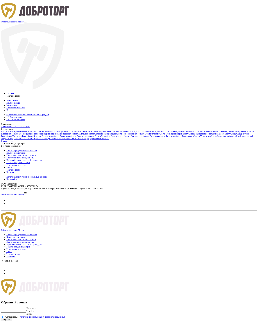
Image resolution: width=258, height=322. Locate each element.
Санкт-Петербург (102, 136)
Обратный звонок (9, 22)
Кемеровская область (244, 131)
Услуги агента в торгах (17, 165)
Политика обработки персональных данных (26, 177)
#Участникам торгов (15, 119)
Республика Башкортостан (195, 134)
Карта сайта (11, 179)
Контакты (10, 172)
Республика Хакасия (31, 136)
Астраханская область (45, 131)
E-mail (29, 314)
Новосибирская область (133, 134)
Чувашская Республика (44, 138)
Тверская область (157, 136)
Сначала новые (8, 124)
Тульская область (173, 136)
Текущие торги (13, 170)
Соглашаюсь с (34, 317)
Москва (99, 134)
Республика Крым (216, 134)
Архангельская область (24, 131)
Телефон (30, 311)
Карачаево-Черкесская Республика (218, 131)
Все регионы (7, 129)
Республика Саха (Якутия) (237, 134)
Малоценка (11, 105)
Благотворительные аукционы (20, 158)
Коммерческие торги (16, 153)
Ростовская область (50, 136)
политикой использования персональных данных (42, 317)
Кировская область (9, 134)
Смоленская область (139, 136)
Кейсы (9, 167)
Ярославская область (99, 138)
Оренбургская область (155, 134)
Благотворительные (15, 108)
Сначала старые (22, 126)
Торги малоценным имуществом (21, 155)
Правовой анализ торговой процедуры (24, 160)
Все (8, 110)
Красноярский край (48, 134)
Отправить (6, 320)
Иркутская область (142, 131)
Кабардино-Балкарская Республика (168, 131)
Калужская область (193, 131)
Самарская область (85, 136)
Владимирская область (103, 131)
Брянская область (84, 131)
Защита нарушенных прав (18, 162)
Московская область (113, 134)
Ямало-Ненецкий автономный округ (72, 138)
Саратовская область (120, 136)
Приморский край (174, 134)
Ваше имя (30, 308)
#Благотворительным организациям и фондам (27, 115)
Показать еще (7, 141)
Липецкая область (87, 134)
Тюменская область (191, 136)
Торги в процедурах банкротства (21, 150)
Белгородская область (66, 131)
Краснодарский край (28, 134)
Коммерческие (13, 103)
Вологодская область (123, 131)
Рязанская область (68, 136)
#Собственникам (14, 117)
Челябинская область (23, 138)
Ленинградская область (68, 134)
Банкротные (12, 100)
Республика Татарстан (11, 136)
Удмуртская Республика (211, 136)
